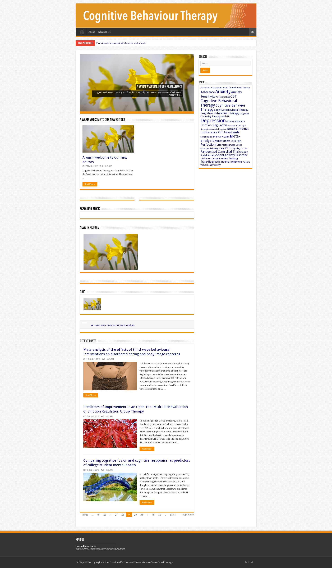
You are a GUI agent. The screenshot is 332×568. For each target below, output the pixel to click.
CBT (233, 96)
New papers (104, 32)
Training (233, 158)
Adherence (207, 92)
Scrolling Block (90, 209)
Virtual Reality (207, 165)
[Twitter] (252, 562)
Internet (243, 128)
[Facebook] (249, 562)
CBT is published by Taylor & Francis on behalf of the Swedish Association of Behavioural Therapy (124, 562)
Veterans (246, 162)
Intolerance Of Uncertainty (220, 132)
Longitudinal (206, 136)
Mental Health (221, 136)
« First (84, 515)
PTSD (229, 148)
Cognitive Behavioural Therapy (231, 109)
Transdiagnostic (210, 161)
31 (142, 515)
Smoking (243, 152)
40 (153, 515)
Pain (239, 141)
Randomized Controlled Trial (219, 151)
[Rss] (246, 562)
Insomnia (232, 128)
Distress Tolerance (235, 121)
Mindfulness (222, 141)
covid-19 (224, 116)
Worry (217, 164)
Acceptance (206, 87)
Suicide (204, 158)
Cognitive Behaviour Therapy (219, 113)
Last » (173, 515)
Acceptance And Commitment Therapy (231, 87)
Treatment (236, 161)
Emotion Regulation (213, 125)
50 (159, 515)
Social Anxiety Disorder (231, 155)
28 (122, 515)
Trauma (225, 161)
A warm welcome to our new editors (159, 87)
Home (81, 31)
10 (98, 515)
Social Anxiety (208, 155)
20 (104, 515)
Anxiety (223, 91)
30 (135, 515)
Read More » (90, 184)
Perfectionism (210, 144)
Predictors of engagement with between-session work (121, 43)
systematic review (218, 158)
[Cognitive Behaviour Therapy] (166, 16)
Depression (213, 120)
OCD (233, 141)
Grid (82, 292)
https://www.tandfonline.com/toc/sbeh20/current (100, 548)
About (92, 32)
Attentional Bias (223, 97)
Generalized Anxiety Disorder (213, 129)
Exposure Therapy (237, 125)
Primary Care (217, 148)
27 (116, 515)
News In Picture (89, 228)
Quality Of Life (240, 148)
